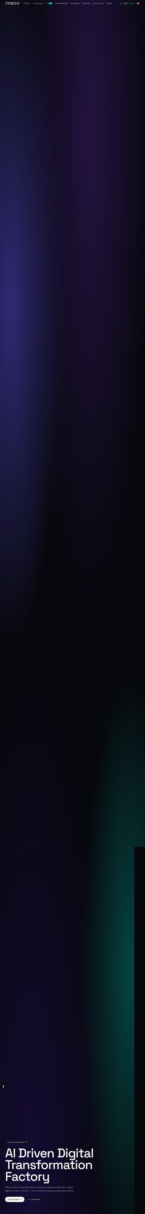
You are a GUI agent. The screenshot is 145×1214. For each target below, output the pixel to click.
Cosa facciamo (38, 3)
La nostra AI (35, 1199)
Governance (75, 3)
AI (49, 3)
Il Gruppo (27, 3)
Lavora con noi (98, 3)
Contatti (109, 3)
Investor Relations (61, 3)
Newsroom (86, 3)
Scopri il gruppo (13, 1199)
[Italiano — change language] (138, 3)
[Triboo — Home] (12, 3)
